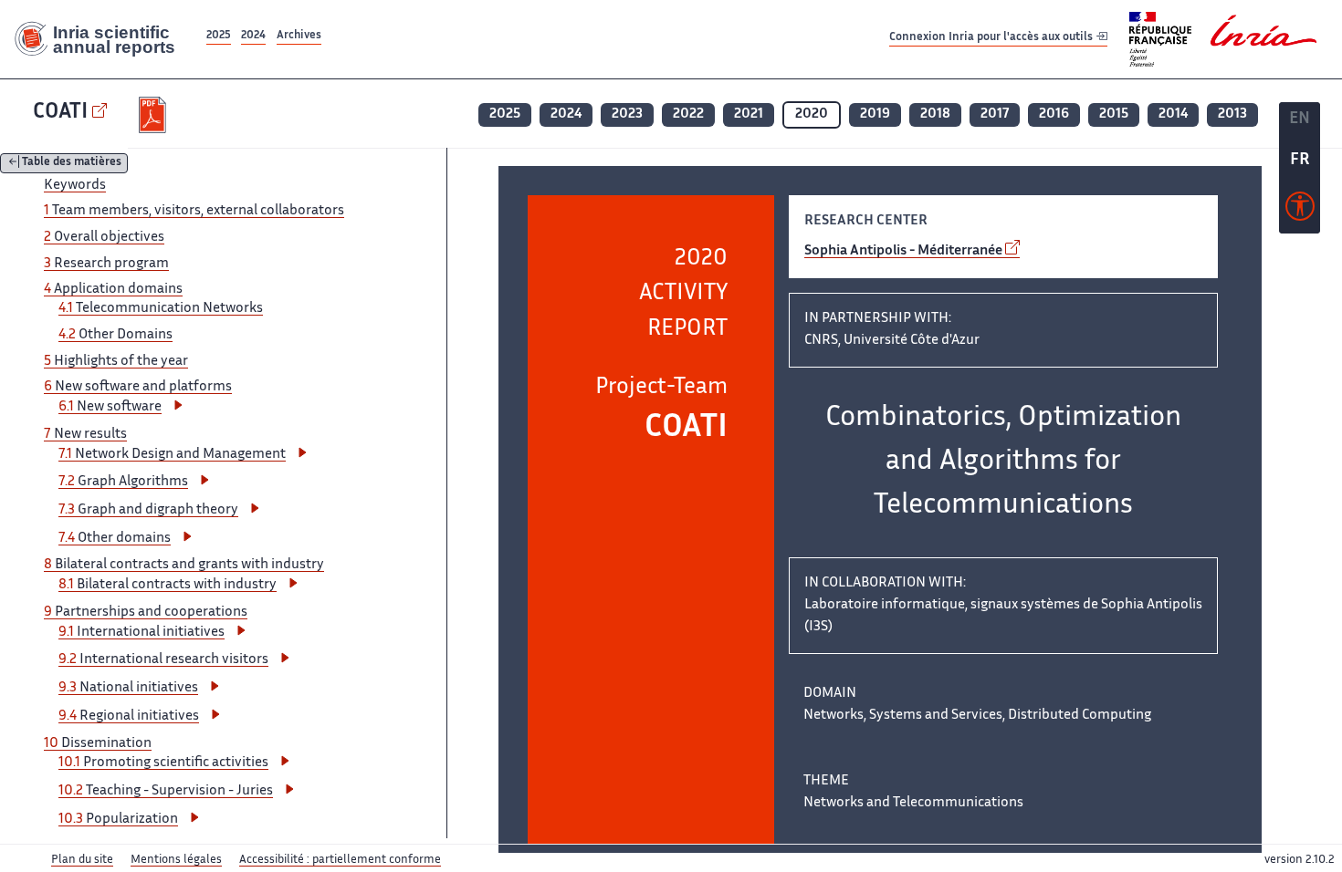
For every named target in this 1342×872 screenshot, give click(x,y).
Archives (299, 36)
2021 (748, 114)
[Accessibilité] (1300, 211)
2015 (1113, 114)
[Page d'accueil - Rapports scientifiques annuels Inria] (101, 39)
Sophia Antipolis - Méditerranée (903, 251)
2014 (1173, 114)
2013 (1232, 114)
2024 (253, 36)
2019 (875, 114)
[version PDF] (155, 115)
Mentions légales (176, 860)
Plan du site (82, 860)
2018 (935, 114)
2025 (218, 36)
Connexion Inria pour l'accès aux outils (992, 39)
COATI (60, 112)
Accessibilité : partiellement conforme (340, 860)
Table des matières (71, 164)
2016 (1054, 114)
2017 (994, 114)
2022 (688, 114)
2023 (627, 114)
